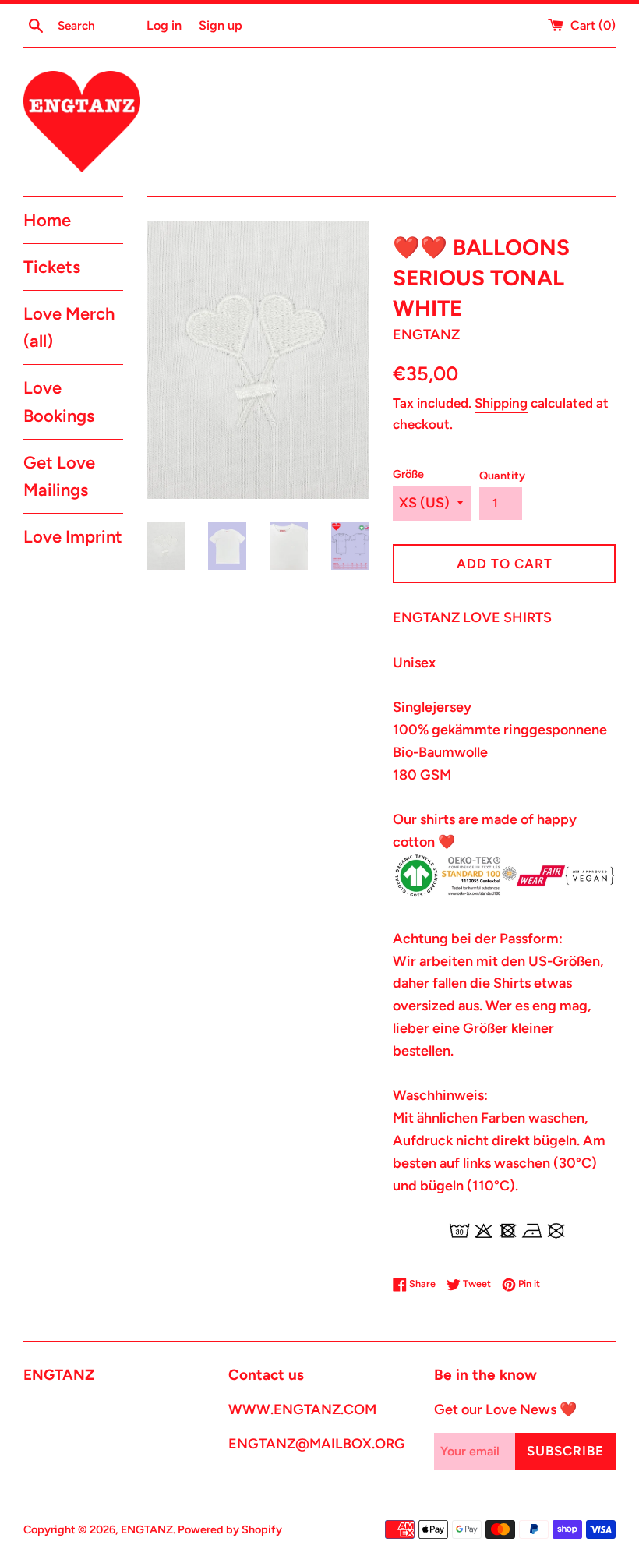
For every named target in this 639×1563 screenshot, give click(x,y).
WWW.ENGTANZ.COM (302, 1409)
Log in (164, 25)
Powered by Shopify (230, 1529)
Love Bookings (58, 401)
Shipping (501, 403)
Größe (408, 474)
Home (47, 220)
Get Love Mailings (59, 476)
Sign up (220, 25)
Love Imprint (72, 536)
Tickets (51, 267)
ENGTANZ (147, 1529)
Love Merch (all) (69, 327)
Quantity (502, 476)
